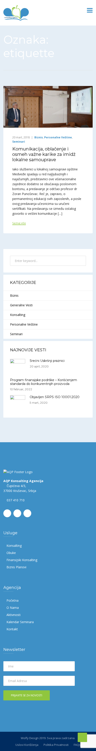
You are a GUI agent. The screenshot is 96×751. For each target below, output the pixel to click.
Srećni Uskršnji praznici (47, 361)
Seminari (18, 142)
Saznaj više (19, 223)
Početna (12, 600)
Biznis (38, 137)
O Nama (12, 607)
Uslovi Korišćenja (26, 745)
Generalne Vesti (21, 305)
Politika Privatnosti (56, 745)
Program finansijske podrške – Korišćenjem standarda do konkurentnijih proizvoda (43, 382)
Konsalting (17, 315)
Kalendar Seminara (20, 622)
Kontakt (12, 629)
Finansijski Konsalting (21, 560)
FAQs (77, 745)
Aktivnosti (13, 615)
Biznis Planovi (16, 567)
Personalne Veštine (58, 137)
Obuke (11, 553)
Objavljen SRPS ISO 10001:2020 (54, 397)
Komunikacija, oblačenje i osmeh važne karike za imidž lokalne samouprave (43, 154)
